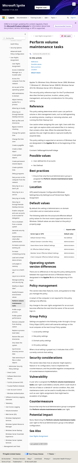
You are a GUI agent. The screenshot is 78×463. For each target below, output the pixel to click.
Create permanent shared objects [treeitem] (18, 162)
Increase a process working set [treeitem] (18, 246)
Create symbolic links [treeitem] (17, 168)
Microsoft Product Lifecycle (18, 26)
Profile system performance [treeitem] (17, 317)
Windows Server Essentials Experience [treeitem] (15, 435)
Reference (34, 62)
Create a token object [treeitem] (17, 150)
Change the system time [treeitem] (18, 134)
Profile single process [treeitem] (16, 310)
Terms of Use (6, 462)
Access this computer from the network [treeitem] (18, 81)
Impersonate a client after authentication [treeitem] (17, 239)
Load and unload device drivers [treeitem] (18, 259)
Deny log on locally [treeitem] (18, 198)
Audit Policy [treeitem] (14, 44)
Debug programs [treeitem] (18, 174)
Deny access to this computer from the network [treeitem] (18, 179)
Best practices (36, 67)
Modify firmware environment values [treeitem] (17, 294)
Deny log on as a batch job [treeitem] (17, 187)
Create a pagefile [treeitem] (18, 145)
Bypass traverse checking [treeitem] (17, 128)
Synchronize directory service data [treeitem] (17, 351)
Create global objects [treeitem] (16, 156)
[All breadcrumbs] (31, 36)
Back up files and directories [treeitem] (18, 122)
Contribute (38, 459)
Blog (29, 459)
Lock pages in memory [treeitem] (16, 265)
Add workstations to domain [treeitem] (18, 94)
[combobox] (13, 38)
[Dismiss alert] (74, 4)
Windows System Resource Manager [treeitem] (15, 425)
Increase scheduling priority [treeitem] (18, 252)
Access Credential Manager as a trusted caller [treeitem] (18, 72)
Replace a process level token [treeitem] (18, 331)
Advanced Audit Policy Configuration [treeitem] (17, 52)
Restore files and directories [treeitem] (18, 338)
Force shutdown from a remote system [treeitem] (17, 224)
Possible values (36, 64)
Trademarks (17, 462)
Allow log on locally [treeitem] (18, 108)
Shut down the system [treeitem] (17, 344)
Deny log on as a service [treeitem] (17, 193)
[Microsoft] (3, 17)
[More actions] (74, 36)
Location (34, 70)
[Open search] (68, 18)
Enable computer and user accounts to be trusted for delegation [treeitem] (18, 214)
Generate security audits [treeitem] (18, 231)
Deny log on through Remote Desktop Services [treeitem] (18, 204)
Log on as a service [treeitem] (18, 276)
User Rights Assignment (43, 36)
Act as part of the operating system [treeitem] (18, 88)
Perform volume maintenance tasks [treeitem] (18, 303)
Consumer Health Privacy (61, 459)
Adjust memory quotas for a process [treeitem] (17, 102)
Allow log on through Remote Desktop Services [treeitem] (18, 114)
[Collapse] (25, 34)
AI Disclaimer (6, 459)
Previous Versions (19, 459)
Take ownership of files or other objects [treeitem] (18, 360)
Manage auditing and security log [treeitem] (18, 281)
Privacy (46, 459)
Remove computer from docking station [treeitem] (18, 324)
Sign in (73, 18)
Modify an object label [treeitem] (18, 287)
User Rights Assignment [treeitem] (16, 65)
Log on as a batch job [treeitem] (18, 271)
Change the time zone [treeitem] (18, 140)
